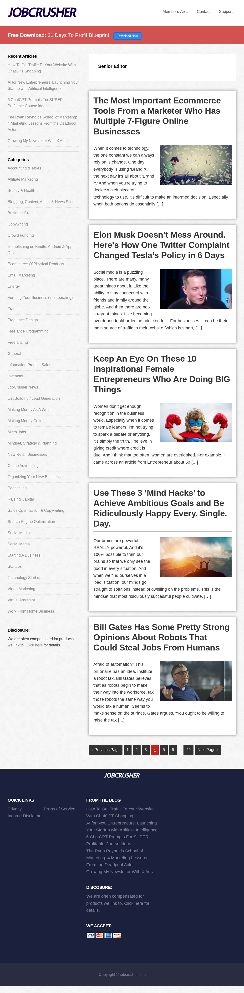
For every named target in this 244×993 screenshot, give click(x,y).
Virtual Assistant (21, 600)
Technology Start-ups (25, 578)
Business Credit (21, 213)
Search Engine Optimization (31, 522)
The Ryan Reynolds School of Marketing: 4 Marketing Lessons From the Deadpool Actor (42, 123)
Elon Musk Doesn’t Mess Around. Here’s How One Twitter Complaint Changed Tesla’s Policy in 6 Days (161, 245)
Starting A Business (24, 555)
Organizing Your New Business (34, 477)
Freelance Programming (28, 331)
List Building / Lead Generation (34, 398)
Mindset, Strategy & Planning (32, 443)
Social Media (19, 533)
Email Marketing (21, 275)
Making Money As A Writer (30, 410)
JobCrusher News (23, 387)
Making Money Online (26, 421)
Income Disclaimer (25, 816)
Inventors (15, 376)
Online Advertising (23, 466)
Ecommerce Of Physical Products (36, 264)
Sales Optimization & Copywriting (36, 510)
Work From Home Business (31, 611)
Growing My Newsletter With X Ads (37, 141)
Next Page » (208, 751)
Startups (15, 566)
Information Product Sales (29, 365)
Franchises (17, 309)
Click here (34, 645)
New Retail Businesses (27, 454)
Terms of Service (59, 809)
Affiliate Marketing (23, 179)
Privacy (15, 809)
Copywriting (18, 224)
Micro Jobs (17, 432)
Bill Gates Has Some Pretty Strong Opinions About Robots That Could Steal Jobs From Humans (161, 637)
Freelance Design (23, 320)
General (14, 354)
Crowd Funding (21, 235)
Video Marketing (21, 589)
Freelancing (18, 342)
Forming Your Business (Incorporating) (40, 298)
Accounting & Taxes (24, 168)
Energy (14, 286)
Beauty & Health (21, 191)
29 (189, 749)
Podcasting (17, 488)
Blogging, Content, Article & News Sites (41, 202)
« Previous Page (106, 751)
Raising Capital (21, 499)
